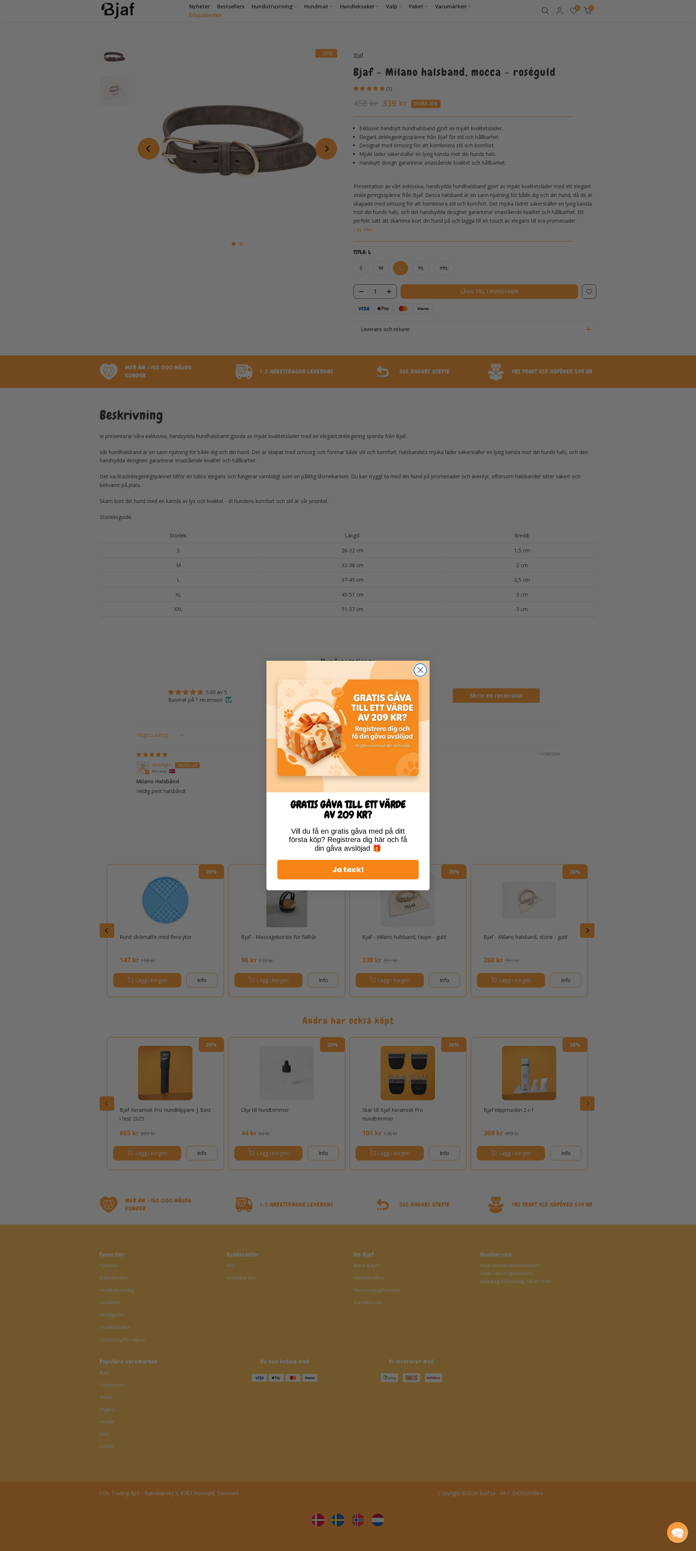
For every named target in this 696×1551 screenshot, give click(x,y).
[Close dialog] (420, 670)
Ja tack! (348, 870)
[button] (677, 1532)
